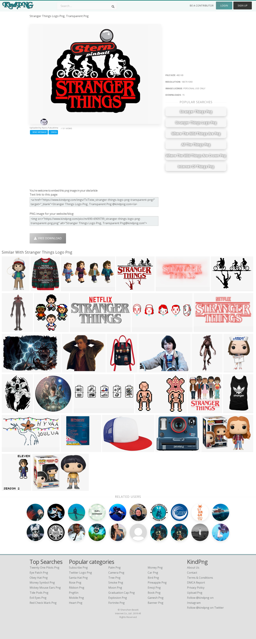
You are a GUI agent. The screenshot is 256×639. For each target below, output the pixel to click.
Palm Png (114, 567)
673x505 (141, 411)
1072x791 (145, 370)
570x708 (217, 289)
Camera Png (116, 573)
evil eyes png (38, 598)
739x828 (194, 411)
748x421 (67, 289)
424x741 (8, 289)
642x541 (122, 289)
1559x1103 (110, 449)
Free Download (49, 238)
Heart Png (75, 603)
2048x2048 (163, 449)
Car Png (153, 573)
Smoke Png (115, 582)
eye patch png (39, 573)
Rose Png (75, 582)
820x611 (40, 330)
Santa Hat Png (78, 578)
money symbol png (42, 582)
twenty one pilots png (44, 567)
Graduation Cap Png (121, 593)
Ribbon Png (76, 587)
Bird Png (153, 578)
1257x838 (68, 370)
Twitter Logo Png (80, 573)
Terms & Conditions (200, 578)
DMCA (53, 132)
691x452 (8, 370)
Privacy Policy (195, 587)
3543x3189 (68, 449)
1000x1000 (38, 289)
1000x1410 (9, 411)
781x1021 (8, 488)
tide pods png (39, 593)
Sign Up (242, 5)
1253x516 (77, 330)
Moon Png (115, 587)
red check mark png (43, 603)
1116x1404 (199, 370)
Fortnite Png (116, 603)
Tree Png (114, 578)
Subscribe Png (78, 567)
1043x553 (162, 289)
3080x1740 (9, 449)
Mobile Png (76, 598)
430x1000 (8, 330)
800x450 (138, 330)
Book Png (154, 593)
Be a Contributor (202, 5)
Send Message (38, 132)
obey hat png (39, 578)
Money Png (155, 567)
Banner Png (155, 603)
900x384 (80, 411)
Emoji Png (154, 587)
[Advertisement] (95, 160)
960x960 (229, 411)
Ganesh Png (156, 598)
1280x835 (39, 488)
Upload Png (194, 593)
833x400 (200, 330)
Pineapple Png (157, 582)
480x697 (113, 370)
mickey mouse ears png (45, 587)
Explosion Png (117, 598)
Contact (192, 573)
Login (224, 5)
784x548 (208, 449)
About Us (193, 567)
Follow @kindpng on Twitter (205, 608)
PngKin (73, 593)
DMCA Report (196, 582)
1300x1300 (231, 370)
